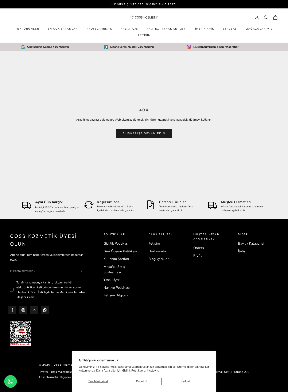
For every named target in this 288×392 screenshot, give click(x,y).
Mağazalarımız (259, 28)
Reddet (185, 381)
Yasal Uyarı (112, 280)
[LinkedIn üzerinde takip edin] (34, 310)
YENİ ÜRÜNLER (27, 28)
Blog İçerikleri (159, 259)
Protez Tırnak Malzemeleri (56, 372)
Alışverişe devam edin (144, 133)
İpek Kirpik (204, 28)
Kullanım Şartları (116, 259)
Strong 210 (241, 372)
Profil (197, 255)
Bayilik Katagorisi (251, 243)
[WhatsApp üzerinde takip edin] (45, 310)
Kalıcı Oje (129, 28)
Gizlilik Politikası (116, 243)
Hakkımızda (157, 251)
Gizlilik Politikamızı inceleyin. (140, 371)
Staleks (230, 28)
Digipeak (65, 377)
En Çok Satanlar (63, 28)
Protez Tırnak (99, 28)
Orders (198, 248)
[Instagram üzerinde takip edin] (23, 310)
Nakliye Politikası (117, 287)
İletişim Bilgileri (116, 295)
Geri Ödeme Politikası (120, 251)
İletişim (144, 35)
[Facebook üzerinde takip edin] (12, 310)
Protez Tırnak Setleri (167, 28)
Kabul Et (141, 381)
